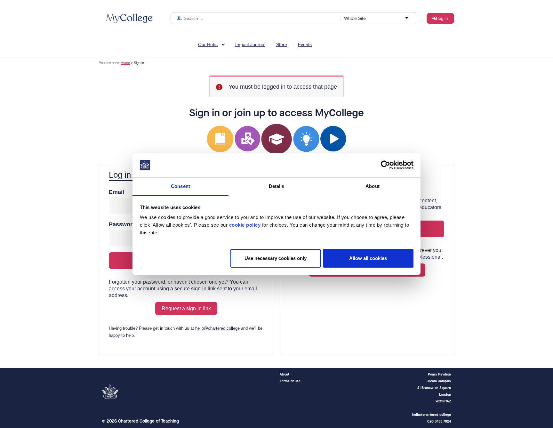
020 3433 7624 (439, 421)
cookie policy (245, 225)
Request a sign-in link (186, 308)
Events (305, 44)
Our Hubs (208, 44)
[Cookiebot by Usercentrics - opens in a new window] (385, 165)
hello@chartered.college (217, 328)
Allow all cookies (368, 258)
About (284, 374)
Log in (443, 18)
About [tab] (372, 186)
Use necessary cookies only (275, 258)
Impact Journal (250, 44)
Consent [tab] (180, 186)
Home (125, 63)
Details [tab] (277, 186)
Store (281, 44)
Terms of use (290, 381)
